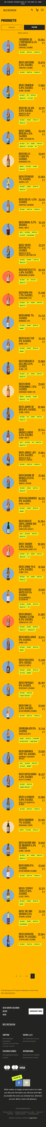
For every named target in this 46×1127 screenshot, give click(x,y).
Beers (5, 1011)
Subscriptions (36, 1011)
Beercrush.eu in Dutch (31, 1057)
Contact (5, 1057)
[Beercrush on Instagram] (26, 1082)
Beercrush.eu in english (31, 1055)
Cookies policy (33, 1114)
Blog (4, 1015)
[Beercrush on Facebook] (19, 1082)
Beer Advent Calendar (11, 1008)
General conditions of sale (24, 1112)
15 (27, 976)
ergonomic (33, 1118)
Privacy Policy (8, 1112)
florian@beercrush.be (10, 1055)
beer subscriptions (8, 993)
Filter (34, 27)
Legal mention (20, 1114)
